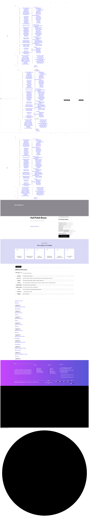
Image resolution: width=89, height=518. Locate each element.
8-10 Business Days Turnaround (29, 257)
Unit (60, 229)
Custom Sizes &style (69, 257)
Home (31, 220)
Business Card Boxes (18, 350)
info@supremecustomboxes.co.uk (67, 374)
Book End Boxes (17, 338)
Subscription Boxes (17, 308)
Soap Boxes (16, 320)
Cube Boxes (16, 314)
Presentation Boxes (17, 344)
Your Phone (61, 224)
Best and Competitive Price (59, 257)
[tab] (18, 267)
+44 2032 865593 (64, 372)
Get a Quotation (64, 236)
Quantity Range (61, 230)
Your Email (61, 223)
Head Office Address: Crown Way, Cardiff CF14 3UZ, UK (66, 371)
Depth (60, 228)
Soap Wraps (16, 326)
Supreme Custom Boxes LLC (20, 382)
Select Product (61, 231)
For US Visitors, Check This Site (48, 383)
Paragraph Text (61, 233)
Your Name (61, 222)
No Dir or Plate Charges (39, 257)
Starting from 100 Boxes (19, 257)
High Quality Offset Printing (49, 257)
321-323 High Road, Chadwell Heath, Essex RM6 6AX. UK (65, 368)
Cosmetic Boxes (35, 220)
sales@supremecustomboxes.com (67, 377)
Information (18, 266)
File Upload (60, 234)
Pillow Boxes (17, 332)
